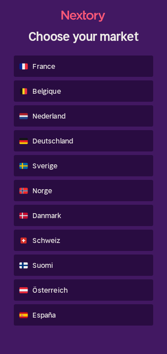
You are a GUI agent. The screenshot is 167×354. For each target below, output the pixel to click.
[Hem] (83, 16)
